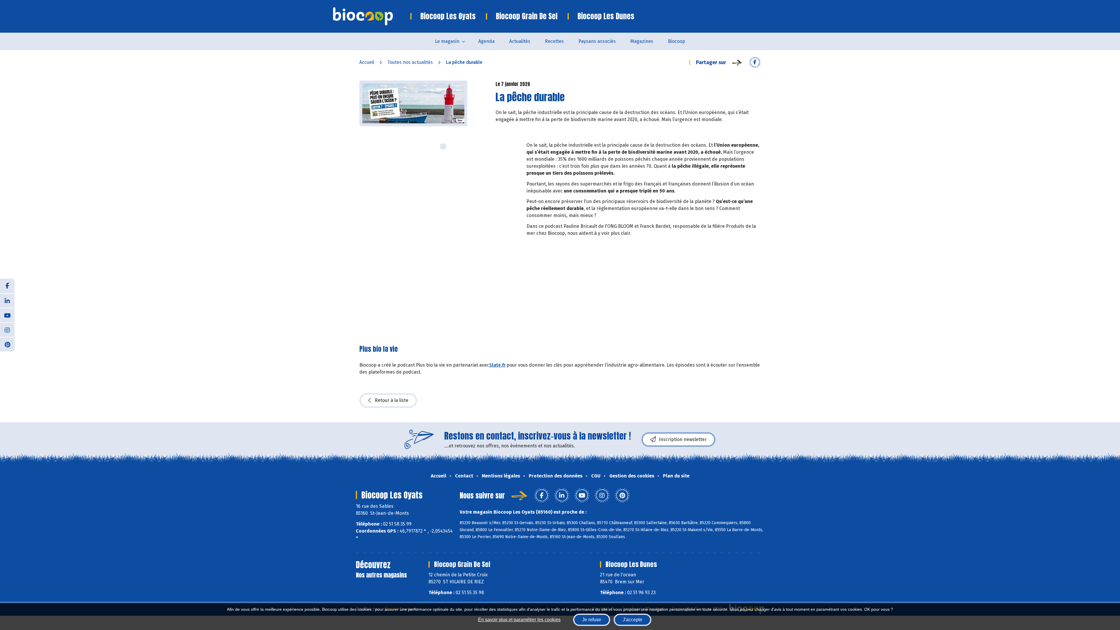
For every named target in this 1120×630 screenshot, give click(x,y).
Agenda (486, 41)
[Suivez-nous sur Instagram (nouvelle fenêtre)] (7, 329)
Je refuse (591, 619)
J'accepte (632, 619)
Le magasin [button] (447, 41)
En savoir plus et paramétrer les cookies (519, 619)
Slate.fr (497, 365)
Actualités (519, 41)
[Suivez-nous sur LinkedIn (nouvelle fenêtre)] (7, 300)
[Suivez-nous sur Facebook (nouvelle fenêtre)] (7, 286)
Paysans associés (597, 41)
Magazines (641, 41)
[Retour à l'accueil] (371, 16)
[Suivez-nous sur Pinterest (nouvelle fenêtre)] (7, 344)
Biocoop (676, 41)
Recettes (554, 41)
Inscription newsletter (683, 439)
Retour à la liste (391, 400)
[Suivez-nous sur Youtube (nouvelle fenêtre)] (7, 315)
